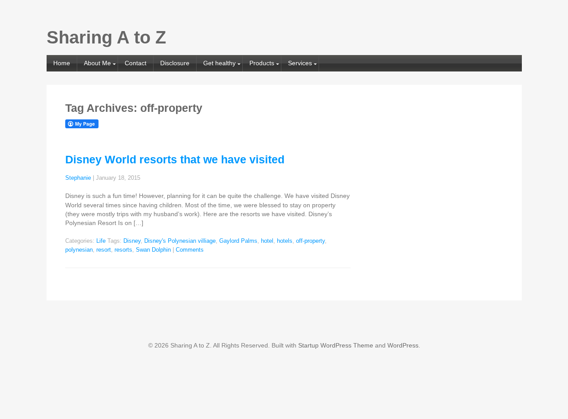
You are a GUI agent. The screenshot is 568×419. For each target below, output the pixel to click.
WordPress (402, 345)
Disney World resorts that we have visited (174, 159)
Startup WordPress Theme (335, 345)
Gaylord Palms (238, 241)
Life (101, 241)
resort (103, 250)
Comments (190, 250)
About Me (97, 63)
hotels (284, 241)
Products (261, 63)
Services (300, 63)
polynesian (79, 250)
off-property (310, 241)
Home (61, 63)
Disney (132, 241)
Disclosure (174, 63)
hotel (267, 241)
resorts (123, 250)
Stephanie (78, 178)
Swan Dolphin (153, 250)
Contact (135, 63)
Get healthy (219, 63)
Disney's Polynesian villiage (180, 241)
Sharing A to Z (106, 37)
